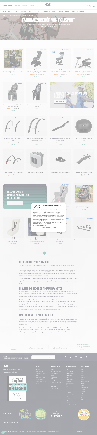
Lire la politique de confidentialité (39, 225)
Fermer (37, 230)
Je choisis (48, 230)
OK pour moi (60, 230)
